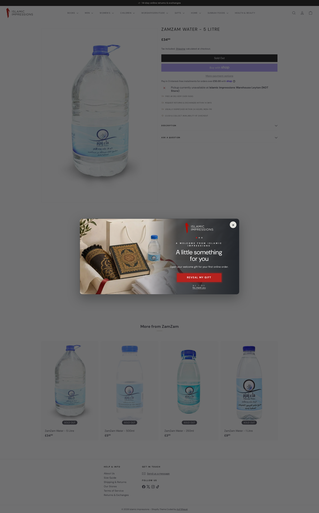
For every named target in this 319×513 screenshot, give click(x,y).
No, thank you (199, 287)
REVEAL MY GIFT (199, 277)
